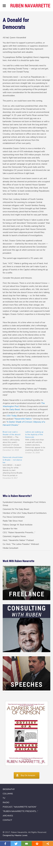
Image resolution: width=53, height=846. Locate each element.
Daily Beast (14, 409)
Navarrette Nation (23, 418)
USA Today (11, 415)
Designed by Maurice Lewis (15, 835)
